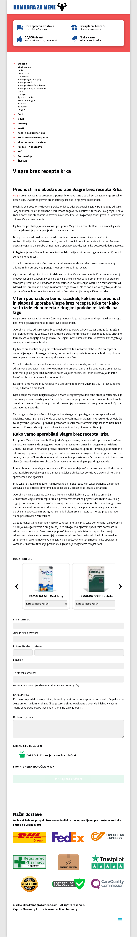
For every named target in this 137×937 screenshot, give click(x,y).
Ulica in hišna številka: (25, 633)
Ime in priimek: (21, 619)
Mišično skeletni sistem (31, 142)
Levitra (21, 91)
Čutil (20, 114)
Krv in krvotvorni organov (32, 137)
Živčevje (22, 160)
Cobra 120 (23, 73)
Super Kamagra (26, 100)
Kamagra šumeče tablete (31, 85)
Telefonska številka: (24, 673)
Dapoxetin (23, 76)
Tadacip (22, 103)
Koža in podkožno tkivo (31, 132)
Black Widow (24, 67)
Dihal (20, 118)
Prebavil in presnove (29, 146)
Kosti (20, 128)
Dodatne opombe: (23, 717)
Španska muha (26, 97)
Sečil (20, 151)
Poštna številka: (22, 646)
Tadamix (22, 106)
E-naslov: (18, 659)
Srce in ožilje (24, 156)
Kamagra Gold (25, 82)
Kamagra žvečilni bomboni (32, 88)
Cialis (21, 70)
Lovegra (22, 94)
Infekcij (22, 123)
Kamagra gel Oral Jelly (29, 79)
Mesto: (38, 646)
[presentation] (17, 587)
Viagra (21, 109)
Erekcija (22, 63)
